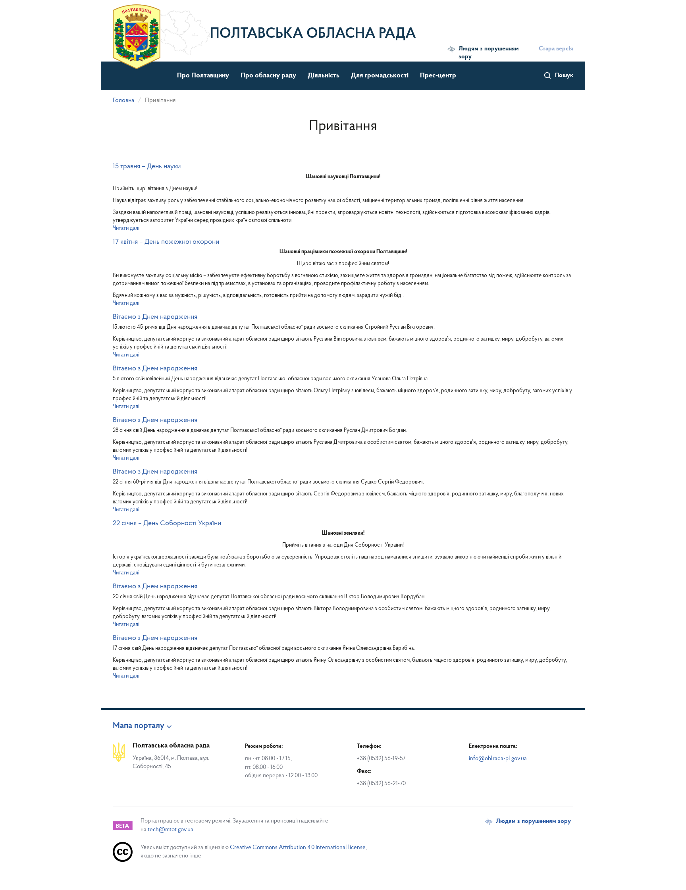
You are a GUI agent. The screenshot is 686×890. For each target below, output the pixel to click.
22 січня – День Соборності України (167, 523)
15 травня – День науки (147, 166)
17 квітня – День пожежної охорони (166, 242)
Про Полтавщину (203, 75)
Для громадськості (380, 75)
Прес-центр (438, 75)
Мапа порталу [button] (138, 726)
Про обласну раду (268, 75)
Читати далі (126, 228)
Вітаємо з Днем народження (155, 317)
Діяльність (323, 75)
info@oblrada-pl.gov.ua (498, 759)
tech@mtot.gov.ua (170, 830)
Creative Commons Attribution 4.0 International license (298, 848)
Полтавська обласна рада (313, 34)
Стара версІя (556, 49)
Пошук (564, 75)
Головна (123, 100)
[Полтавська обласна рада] (161, 29)
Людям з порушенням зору (489, 53)
